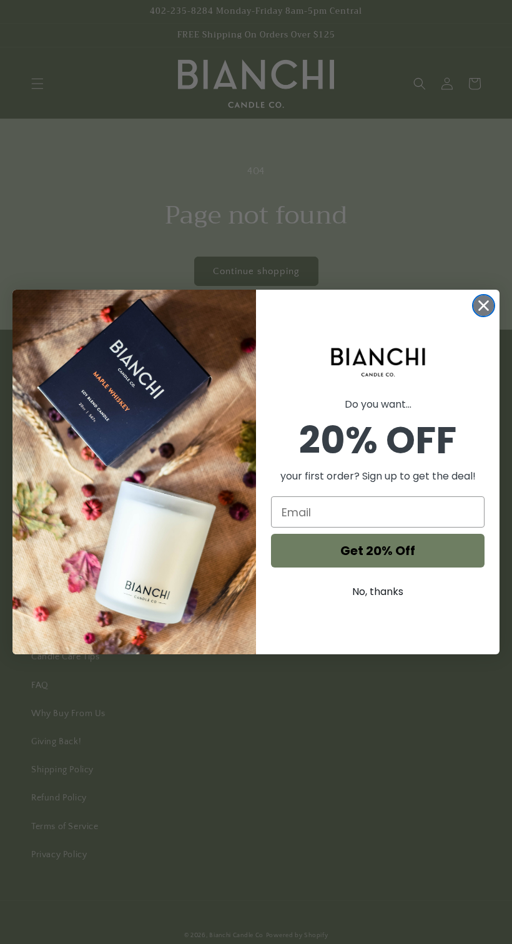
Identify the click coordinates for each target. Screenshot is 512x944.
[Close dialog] (484, 306)
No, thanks (377, 591)
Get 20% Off (377, 550)
